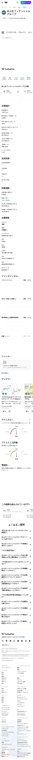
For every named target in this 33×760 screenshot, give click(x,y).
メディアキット (21, 706)
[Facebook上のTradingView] (6, 641)
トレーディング (5, 740)
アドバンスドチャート (22, 744)
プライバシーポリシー (22, 723)
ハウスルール (5, 734)
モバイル (4, 720)
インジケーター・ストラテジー (8, 750)
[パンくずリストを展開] (10, 7)
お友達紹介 (4, 730)
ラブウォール (5, 728)
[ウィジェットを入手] (29, 419)
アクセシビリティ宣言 (22, 727)
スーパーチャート (6, 667)
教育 (3, 742)
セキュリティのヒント (22, 729)
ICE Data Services (13, 648)
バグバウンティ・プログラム (24, 731)
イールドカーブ (5, 709)
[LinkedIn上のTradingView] (18, 641)
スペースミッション (22, 699)
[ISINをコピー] (13, 258)
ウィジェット (20, 739)
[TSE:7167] (3, 394)
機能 (18, 667)
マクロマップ (5, 713)
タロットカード (21, 713)
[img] (24, 18)
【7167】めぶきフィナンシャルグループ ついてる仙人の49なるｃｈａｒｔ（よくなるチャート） (11, 398)
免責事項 (19, 721)
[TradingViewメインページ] (8, 634)
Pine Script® (5, 715)
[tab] (24, 280)
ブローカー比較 (21, 681)
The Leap (19, 683)
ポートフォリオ (5, 707)
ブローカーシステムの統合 (24, 753)
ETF (3, 674)
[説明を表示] (7, 110)
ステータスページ (21, 734)
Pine (3, 683)
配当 (3, 701)
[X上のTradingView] (3, 641)
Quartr (22, 658)
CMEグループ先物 (21, 688)
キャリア (19, 704)
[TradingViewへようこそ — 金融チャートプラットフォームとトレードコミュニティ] (8, 69)
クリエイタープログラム (8, 732)
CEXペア (4, 680)
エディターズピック (7, 744)
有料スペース (5, 756)
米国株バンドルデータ (22, 692)
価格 (18, 669)
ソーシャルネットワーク (8, 726)
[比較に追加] (18, 91)
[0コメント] (9, 411)
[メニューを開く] (2, 2)
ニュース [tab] (30, 32)
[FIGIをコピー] (13, 264)
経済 (3, 697)
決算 (3, 699)
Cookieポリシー (21, 725)
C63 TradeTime (21, 715)
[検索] (17, 2)
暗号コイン (4, 678)
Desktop (4, 721)
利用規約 (19, 720)
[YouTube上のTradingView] (10, 641)
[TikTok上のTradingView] (26, 641)
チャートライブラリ (22, 740)
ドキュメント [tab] (22, 32)
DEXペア (4, 681)
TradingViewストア (22, 711)
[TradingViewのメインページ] (6, 2)
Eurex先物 (19, 690)
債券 (3, 676)
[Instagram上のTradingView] (14, 641)
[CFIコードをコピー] (8, 270)
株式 (3, 672)
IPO (3, 702)
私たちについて (21, 697)
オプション (4, 711)
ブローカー (20, 680)
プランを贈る (20, 673)
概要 (18, 678)
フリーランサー (5, 754)
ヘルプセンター (21, 702)
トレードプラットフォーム (24, 746)
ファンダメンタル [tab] (11, 32)
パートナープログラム (22, 755)
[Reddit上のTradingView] (30, 641)
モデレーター (5, 735)
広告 (18, 751)
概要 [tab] (3, 32)
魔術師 (3, 752)
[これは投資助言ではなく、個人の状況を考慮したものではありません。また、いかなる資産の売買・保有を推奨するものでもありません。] (29, 423)
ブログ (19, 701)
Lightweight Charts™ (22, 742)
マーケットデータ (21, 671)
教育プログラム (21, 756)
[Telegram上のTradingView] (22, 641)
